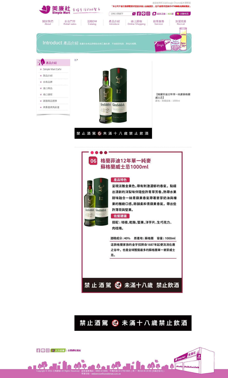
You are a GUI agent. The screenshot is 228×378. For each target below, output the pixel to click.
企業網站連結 (74, 350)
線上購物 (136, 22)
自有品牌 (47, 82)
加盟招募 (180, 22)
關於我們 (47, 22)
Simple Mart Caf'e (52, 69)
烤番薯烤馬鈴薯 (51, 107)
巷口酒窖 (47, 94)
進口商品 (47, 88)
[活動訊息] (183, 14)
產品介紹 (114, 22)
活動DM (92, 22)
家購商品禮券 (50, 101)
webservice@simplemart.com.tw (106, 374)
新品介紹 (47, 75)
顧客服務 (158, 22)
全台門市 (70, 22)
